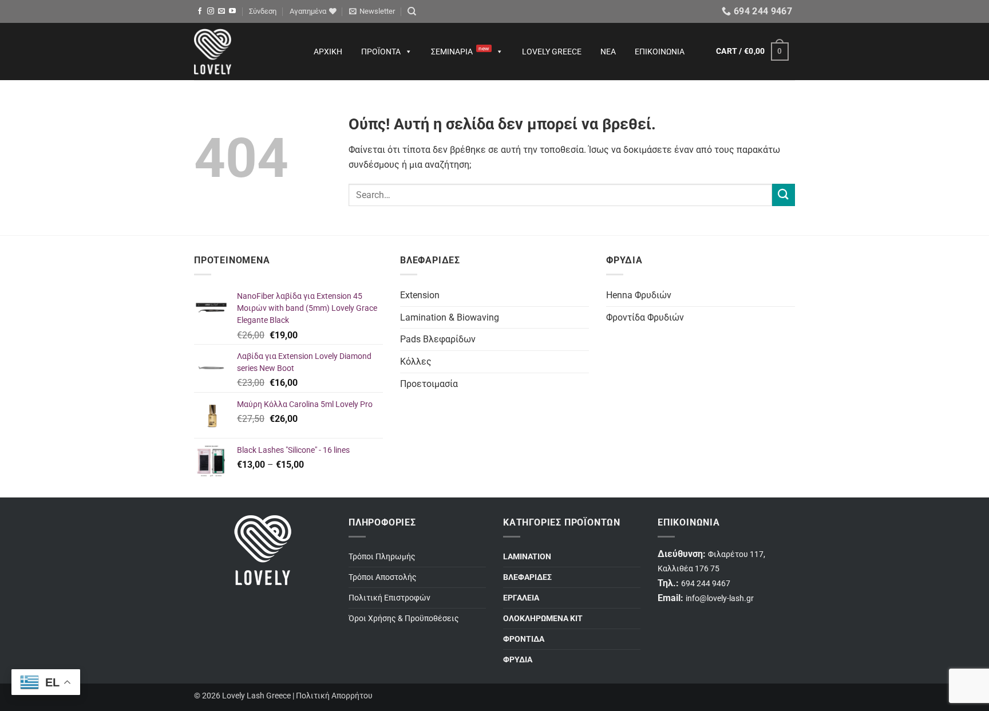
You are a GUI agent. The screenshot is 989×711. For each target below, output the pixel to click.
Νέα (608, 51)
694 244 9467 (705, 583)
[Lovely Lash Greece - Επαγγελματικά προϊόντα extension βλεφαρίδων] (242, 51)
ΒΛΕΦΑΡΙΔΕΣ (527, 577)
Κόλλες (416, 361)
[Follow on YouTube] (232, 11)
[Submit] (783, 195)
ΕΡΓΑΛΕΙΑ (521, 598)
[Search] (412, 11)
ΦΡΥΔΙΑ (517, 660)
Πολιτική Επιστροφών (389, 598)
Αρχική (328, 51)
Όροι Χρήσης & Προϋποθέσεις (404, 618)
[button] (262, 11)
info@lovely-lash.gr (720, 598)
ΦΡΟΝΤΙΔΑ (523, 639)
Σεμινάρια (460, 50)
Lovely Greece (551, 51)
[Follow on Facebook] (199, 11)
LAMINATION (527, 557)
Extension (420, 295)
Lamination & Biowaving (449, 317)
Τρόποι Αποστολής (383, 577)
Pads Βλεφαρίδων (438, 339)
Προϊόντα (381, 51)
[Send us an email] (221, 11)
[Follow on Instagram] (210, 11)
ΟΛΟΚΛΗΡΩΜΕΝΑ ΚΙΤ (543, 618)
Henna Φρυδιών (638, 295)
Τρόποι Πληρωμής (382, 557)
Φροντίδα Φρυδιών (645, 317)
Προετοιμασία (429, 383)
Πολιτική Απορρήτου (334, 696)
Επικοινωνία (660, 51)
